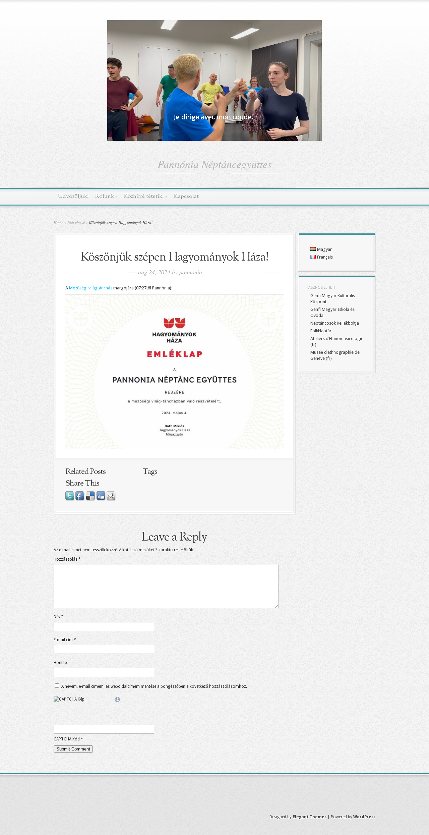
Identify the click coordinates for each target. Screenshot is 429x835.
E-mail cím (65, 639)
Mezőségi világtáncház (90, 287)
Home (58, 222)
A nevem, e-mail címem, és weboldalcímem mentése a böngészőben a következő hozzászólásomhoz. (154, 686)
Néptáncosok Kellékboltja (334, 323)
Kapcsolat (186, 196)
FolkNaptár (320, 330)
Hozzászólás (67, 559)
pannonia (190, 272)
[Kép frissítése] (117, 700)
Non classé (76, 222)
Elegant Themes (309, 817)
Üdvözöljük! (73, 196)
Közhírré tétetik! (146, 196)
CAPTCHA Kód (67, 739)
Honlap (60, 662)
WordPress (364, 817)
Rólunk (106, 196)
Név (59, 616)
